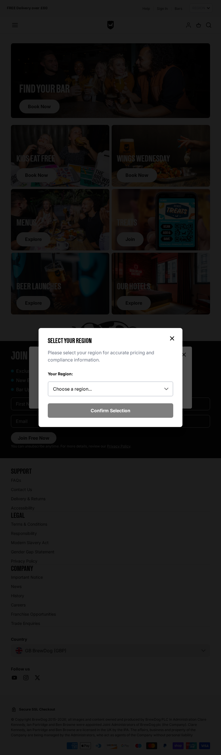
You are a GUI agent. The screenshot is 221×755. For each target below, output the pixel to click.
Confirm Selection (110, 410)
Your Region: (60, 373)
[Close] (172, 338)
